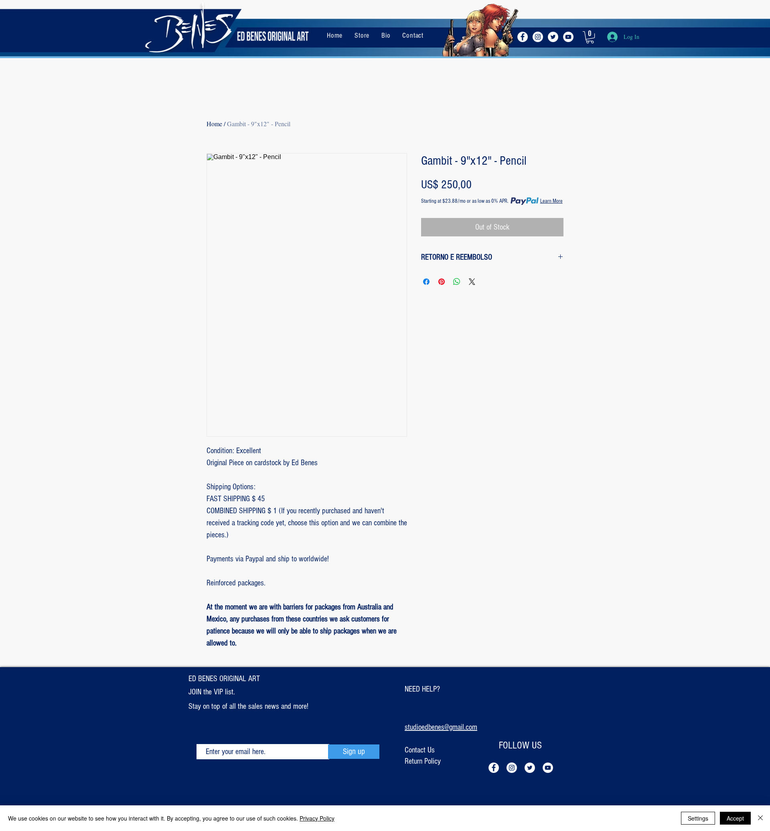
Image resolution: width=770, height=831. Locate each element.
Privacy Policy (317, 818)
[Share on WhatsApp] (457, 281)
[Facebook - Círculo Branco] (522, 37)
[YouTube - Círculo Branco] (568, 37)
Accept (735, 818)
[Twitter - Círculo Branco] (553, 37)
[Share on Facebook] (426, 281)
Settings (698, 818)
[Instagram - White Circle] (538, 37)
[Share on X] (472, 281)
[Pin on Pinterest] (441, 281)
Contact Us (420, 750)
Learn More (551, 201)
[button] (590, 37)
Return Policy (423, 761)
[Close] (760, 818)
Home (214, 123)
